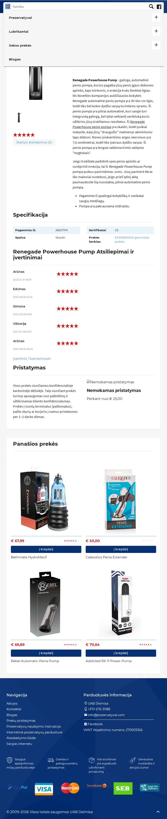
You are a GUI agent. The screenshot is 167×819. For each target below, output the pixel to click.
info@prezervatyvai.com (106, 715)
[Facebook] (159, 7)
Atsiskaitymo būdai (21, 738)
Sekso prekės (20, 45)
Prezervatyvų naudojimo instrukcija (34, 726)
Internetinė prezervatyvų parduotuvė (34, 732)
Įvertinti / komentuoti (32, 359)
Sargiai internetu (19, 744)
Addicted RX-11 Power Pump (109, 661)
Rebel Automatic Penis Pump (35, 661)
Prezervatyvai (20, 18)
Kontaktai (14, 709)
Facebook (95, 724)
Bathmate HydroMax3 (29, 557)
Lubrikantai (18, 31)
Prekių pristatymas (21, 721)
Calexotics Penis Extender (106, 557)
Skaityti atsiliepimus (34, 142)
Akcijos (12, 703)
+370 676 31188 (99, 709)
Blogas (15, 59)
